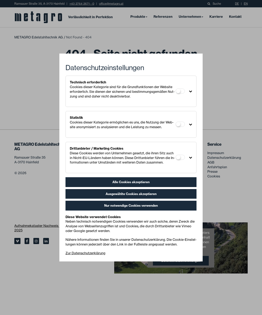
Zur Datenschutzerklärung (85, 253)
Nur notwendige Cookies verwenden (131, 205)
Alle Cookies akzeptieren (131, 182)
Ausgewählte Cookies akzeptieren (131, 194)
